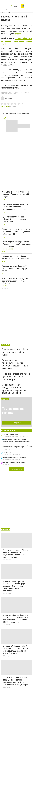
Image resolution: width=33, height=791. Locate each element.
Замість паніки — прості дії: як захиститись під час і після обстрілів (15, 280)
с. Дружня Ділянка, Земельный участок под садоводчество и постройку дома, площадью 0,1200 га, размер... (16, 618)
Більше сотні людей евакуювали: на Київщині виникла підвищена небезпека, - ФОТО (16, 231)
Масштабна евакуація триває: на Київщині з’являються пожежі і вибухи (16, 194)
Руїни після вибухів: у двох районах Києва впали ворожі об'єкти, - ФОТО (14, 219)
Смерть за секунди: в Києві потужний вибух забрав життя (15, 352)
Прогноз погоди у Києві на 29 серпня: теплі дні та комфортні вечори (15, 268)
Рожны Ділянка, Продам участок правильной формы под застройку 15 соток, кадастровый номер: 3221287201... (15, 586)
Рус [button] (6, 9)
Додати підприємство (16, 469)
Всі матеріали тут (16, 423)
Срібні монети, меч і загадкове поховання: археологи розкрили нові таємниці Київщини (14, 388)
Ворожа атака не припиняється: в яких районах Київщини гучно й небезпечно (15, 364)
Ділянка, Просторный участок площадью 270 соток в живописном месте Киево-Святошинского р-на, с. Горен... (16, 681)
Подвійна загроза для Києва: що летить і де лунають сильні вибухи (16, 376)
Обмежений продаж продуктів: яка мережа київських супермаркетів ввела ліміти (15, 206)
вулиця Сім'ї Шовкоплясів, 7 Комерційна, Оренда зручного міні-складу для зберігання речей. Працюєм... (15, 649)
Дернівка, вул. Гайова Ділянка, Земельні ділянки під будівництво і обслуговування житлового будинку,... (16, 553)
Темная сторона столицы (13, 411)
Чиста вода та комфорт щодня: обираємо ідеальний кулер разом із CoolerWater (16, 244)
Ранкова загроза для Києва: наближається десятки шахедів (15, 257)
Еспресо (17, 34)
